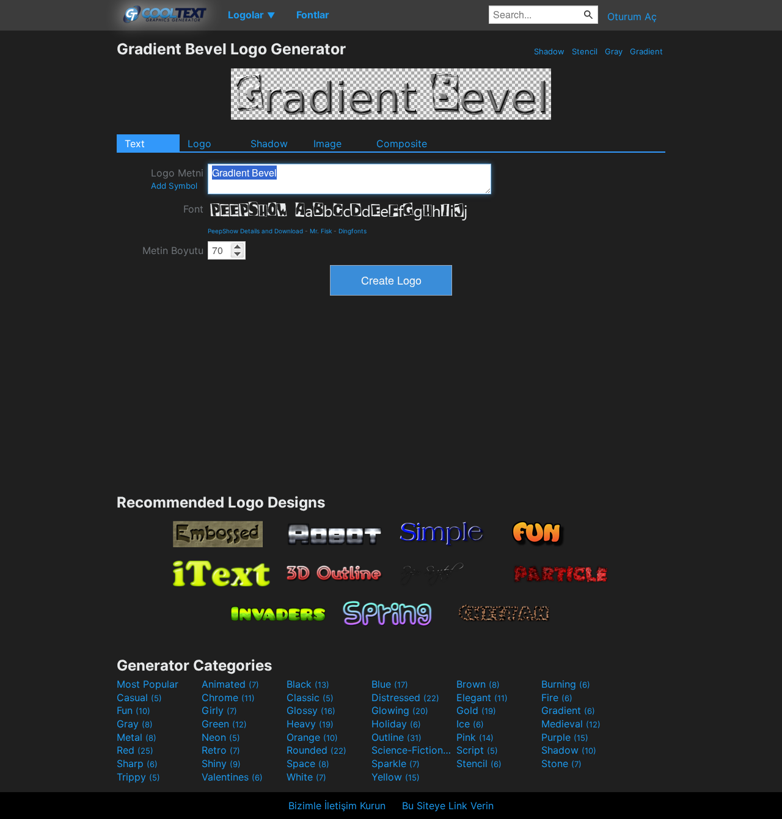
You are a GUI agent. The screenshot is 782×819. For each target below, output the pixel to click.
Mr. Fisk (321, 231)
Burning (565, 684)
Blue (389, 684)
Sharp (137, 763)
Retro (221, 750)
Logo (199, 143)
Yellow (395, 777)
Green (224, 724)
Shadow (549, 51)
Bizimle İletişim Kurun (337, 805)
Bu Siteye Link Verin (448, 805)
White (306, 777)
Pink (475, 737)
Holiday (396, 724)
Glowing (399, 710)
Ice (470, 724)
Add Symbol (174, 186)
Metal (136, 737)
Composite (401, 143)
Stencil (584, 51)
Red (135, 750)
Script (477, 750)
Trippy (138, 777)
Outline (396, 737)
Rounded (316, 750)
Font (193, 209)
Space (308, 763)
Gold (476, 710)
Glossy (311, 710)
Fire (556, 697)
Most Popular (147, 684)
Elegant (482, 697)
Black (308, 684)
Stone (561, 763)
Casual (139, 697)
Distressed (405, 697)
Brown (478, 684)
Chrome (228, 697)
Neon (221, 737)
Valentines (232, 777)
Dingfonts (352, 231)
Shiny (221, 763)
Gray (613, 51)
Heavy (310, 724)
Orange (312, 737)
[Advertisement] (58, 223)
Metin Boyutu (172, 250)
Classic (310, 697)
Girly (219, 710)
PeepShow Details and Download (255, 231)
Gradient (646, 51)
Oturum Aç (632, 16)
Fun (133, 710)
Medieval (571, 724)
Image (327, 143)
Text (135, 143)
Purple (564, 737)
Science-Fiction (412, 750)
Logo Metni (177, 179)
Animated (230, 684)
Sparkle (395, 763)
